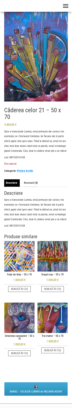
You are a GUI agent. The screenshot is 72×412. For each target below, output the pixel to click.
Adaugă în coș (19, 289)
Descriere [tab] (11, 182)
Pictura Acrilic (25, 170)
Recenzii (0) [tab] (31, 182)
